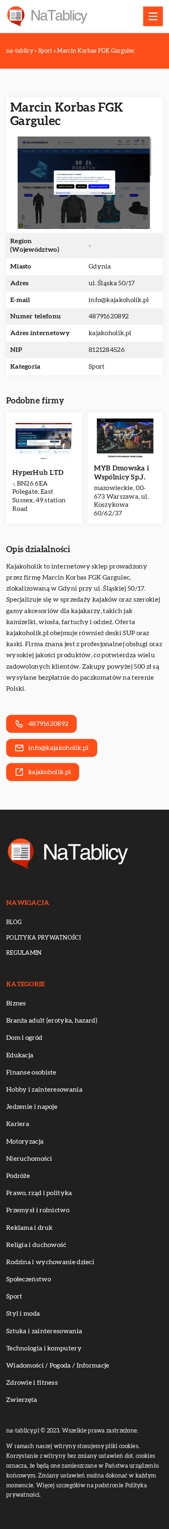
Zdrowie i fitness (32, 1382)
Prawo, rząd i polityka (39, 1193)
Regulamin (24, 953)
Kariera (17, 1124)
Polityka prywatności (43, 938)
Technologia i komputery (44, 1348)
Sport (97, 366)
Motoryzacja (24, 1141)
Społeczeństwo (28, 1279)
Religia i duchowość (36, 1245)
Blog (14, 922)
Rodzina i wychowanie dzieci (50, 1262)
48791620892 (109, 316)
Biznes (16, 1003)
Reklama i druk (29, 1228)
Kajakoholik (24, 566)
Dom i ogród (24, 1037)
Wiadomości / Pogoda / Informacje (58, 1365)
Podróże (18, 1176)
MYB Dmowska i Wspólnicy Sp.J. (121, 473)
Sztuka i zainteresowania (44, 1331)
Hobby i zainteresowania (44, 1089)
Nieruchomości (29, 1158)
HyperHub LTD (38, 472)
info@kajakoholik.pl (119, 300)
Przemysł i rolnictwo (37, 1210)
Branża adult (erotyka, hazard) (51, 1020)
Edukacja (19, 1055)
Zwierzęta (21, 1400)
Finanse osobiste (31, 1072)
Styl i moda (23, 1313)
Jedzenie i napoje (31, 1107)
